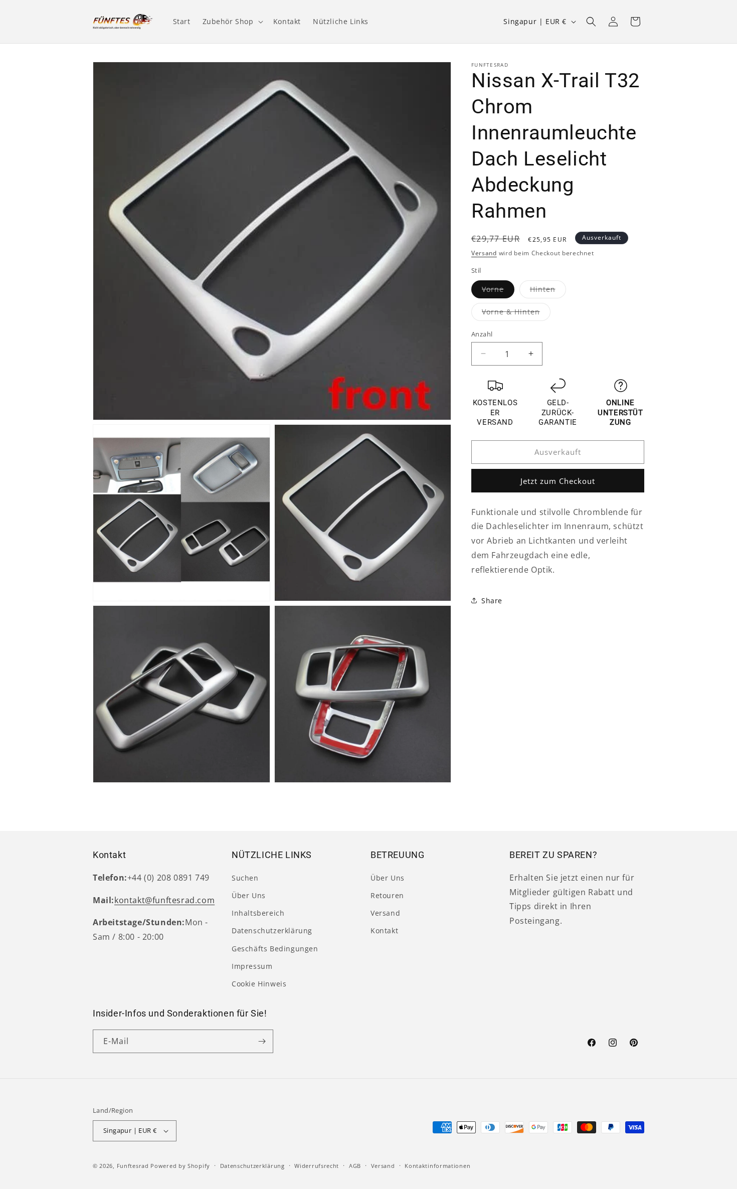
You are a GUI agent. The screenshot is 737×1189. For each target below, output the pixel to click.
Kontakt (384, 930)
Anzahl (481, 333)
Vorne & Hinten (516, 313)
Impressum (252, 966)
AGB (355, 1165)
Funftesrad (133, 1165)
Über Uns (249, 895)
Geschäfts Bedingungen (275, 948)
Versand (484, 253)
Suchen (245, 878)
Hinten (548, 290)
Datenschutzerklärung (272, 930)
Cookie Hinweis (259, 983)
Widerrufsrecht (316, 1165)
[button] (232, 21)
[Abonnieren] (262, 1041)
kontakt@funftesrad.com (164, 900)
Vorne (498, 290)
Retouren (387, 895)
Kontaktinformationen (437, 1165)
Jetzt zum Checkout (557, 480)
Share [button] (491, 600)
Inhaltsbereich (258, 913)
